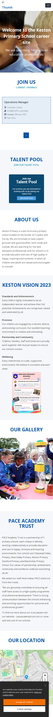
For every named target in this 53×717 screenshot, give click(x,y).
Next (47, 469)
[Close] (45, 686)
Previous (6, 469)
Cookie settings (24, 709)
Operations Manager (16, 102)
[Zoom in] (45, 675)
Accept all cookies (24, 702)
